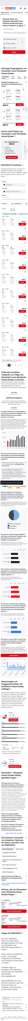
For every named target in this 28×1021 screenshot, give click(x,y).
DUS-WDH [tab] (14, 392)
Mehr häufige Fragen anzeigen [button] (14, 833)
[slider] (26, 199)
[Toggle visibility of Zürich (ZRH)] (11, 528)
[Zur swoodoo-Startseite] (10, 8)
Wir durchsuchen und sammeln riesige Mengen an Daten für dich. (12, 1007)
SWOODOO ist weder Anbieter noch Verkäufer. (12, 1004)
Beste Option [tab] (13, 77)
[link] (12, 157)
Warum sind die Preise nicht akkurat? (13, 1010)
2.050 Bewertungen (14, 717)
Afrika (9, 1016)
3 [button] (15, 365)
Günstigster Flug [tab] (5, 77)
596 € (21, 25)
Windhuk (20, 1016)
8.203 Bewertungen (14, 764)
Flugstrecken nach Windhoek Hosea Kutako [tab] (12, 860)
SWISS (10, 712)
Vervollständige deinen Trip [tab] (9, 868)
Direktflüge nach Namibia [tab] (9, 852)
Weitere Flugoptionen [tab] (8, 872)
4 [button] (18, 365)
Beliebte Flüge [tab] (19, 849)
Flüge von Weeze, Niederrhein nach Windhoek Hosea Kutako (14, 884)
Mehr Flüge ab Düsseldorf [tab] (9, 864)
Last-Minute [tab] (19, 77)
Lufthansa (11, 759)
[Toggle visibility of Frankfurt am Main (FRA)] (14, 524)
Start (5, 1016)
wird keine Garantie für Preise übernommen (11, 999)
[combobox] (15, 185)
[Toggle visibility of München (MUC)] (12, 526)
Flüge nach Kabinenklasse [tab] (9, 856)
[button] (2, 8)
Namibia (14, 1016)
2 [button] (12, 365)
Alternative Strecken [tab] (7, 849)
